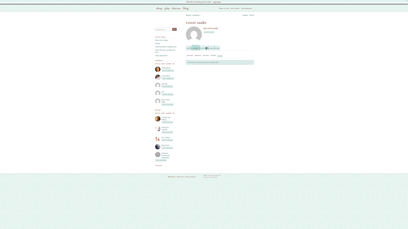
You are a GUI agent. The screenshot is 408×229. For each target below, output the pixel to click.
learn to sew (224, 8)
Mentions (198, 55)
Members (159, 60)
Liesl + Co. (201, 176)
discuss (176, 8)
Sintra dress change (161, 40)
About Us (180, 177)
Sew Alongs (166, 137)
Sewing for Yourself (165, 128)
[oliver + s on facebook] (163, 168)
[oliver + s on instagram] (171, 168)
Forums (217, 48)
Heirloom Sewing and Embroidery (165, 155)
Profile (189, 48)
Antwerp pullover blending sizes (166, 46)
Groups (158, 110)
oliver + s (166, 18)
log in (252, 15)
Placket (157, 43)
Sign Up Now (217, 2)
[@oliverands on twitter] (167, 168)
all (173, 63)
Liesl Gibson (166, 76)
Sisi (163, 92)
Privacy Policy (190, 177)
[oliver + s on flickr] (160, 168)
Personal (190, 55)
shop (159, 8)
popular (168, 63)
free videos (235, 8)
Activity (195, 48)
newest (157, 63)
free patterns (246, 8)
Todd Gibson (166, 68)
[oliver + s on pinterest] (156, 168)
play (167, 8)
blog (185, 8)
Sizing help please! (161, 55)
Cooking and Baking (166, 118)
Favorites (206, 55)
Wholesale (171, 177)
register (245, 15)
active (163, 63)
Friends (203, 48)
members (196, 15)
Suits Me (164, 84)
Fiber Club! (165, 145)
